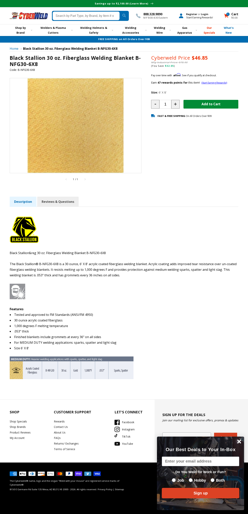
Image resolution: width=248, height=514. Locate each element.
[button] (155, 104)
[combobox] (86, 15)
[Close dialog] (239, 441)
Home (14, 48)
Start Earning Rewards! (199, 17)
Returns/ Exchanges (66, 443)
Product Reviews (20, 432)
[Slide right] (85, 179)
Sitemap (119, 489)
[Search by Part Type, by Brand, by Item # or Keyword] (124, 15)
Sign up (201, 493)
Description (23, 202)
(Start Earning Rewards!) (214, 82)
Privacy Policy (105, 489)
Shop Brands (18, 427)
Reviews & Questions (58, 202)
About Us (59, 432)
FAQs (57, 438)
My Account (17, 438)
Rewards (59, 421)
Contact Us (61, 427)
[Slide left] (66, 179)
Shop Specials (18, 421)
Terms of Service (64, 449)
